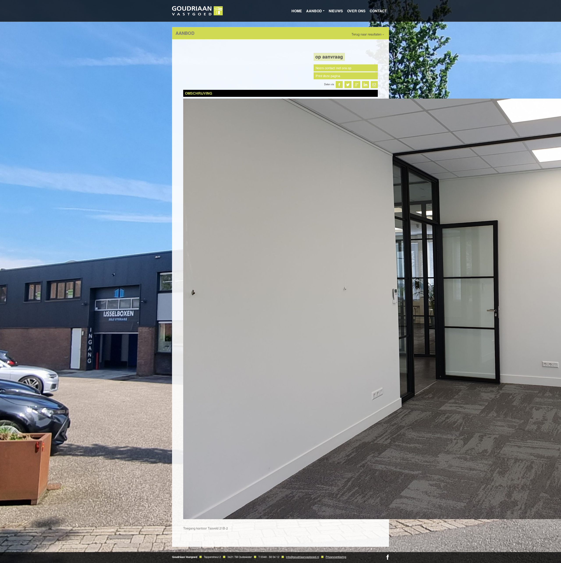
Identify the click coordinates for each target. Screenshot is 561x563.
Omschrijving (198, 93)
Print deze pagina (328, 75)
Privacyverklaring (336, 557)
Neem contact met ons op (333, 68)
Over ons (356, 10)
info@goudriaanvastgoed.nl (302, 557)
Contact (378, 10)
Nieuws (336, 10)
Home (296, 10)
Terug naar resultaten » (368, 34)
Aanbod (314, 10)
